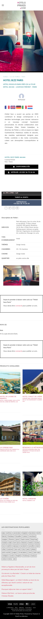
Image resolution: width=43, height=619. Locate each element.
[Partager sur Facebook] (6, 208)
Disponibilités (22, 166)
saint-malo (37, 552)
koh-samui (17, 542)
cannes (25, 536)
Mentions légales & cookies (21, 609)
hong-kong (34, 539)
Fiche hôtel (10, 386)
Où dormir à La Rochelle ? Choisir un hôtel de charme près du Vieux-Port (21, 575)
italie (10, 542)
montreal (10, 549)
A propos (10, 607)
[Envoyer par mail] (13, 208)
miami (37, 546)
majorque (15, 546)
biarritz (4, 536)
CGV (34, 607)
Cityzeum (35, 614)
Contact (28, 607)
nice (23, 549)
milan (3, 549)
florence (11, 539)
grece (17, 539)
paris (23, 76)
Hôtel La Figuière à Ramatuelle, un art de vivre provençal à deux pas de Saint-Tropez (18, 568)
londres (31, 542)
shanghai (18, 555)
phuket (34, 549)
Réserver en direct (10, 380)
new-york (17, 549)
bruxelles (18, 536)
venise (4, 559)
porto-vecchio (6, 552)
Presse (21, 607)
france (5, 76)
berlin (38, 533)
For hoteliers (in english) (21, 610)
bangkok (24, 533)
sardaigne (5, 555)
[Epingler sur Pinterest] (17, 208)
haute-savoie (25, 539)
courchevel (32, 536)
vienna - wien (12, 559)
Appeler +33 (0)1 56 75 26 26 (22, 172)
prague (14, 552)
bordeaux (11, 536)
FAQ (16, 607)
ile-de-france (15, 76)
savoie (12, 555)
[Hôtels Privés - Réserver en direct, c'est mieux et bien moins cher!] (21, 5)
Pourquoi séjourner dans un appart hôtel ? (17, 589)
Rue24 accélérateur (21, 616)
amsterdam (17, 533)
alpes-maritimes (7, 533)
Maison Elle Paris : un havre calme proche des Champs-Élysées (18, 594)
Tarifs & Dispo (21, 197)
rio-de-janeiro (22, 552)
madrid (9, 546)
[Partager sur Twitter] (10, 208)
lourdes (37, 542)
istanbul (4, 542)
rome (30, 552)
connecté (18, 306)
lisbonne (24, 542)
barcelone (32, 533)
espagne (4, 539)
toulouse (33, 555)
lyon (3, 546)
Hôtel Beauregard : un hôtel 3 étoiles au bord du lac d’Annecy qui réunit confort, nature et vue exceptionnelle (20, 582)
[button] (3, 5)
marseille (31, 546)
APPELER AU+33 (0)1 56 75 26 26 (21, 202)
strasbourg (26, 555)
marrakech (23, 546)
